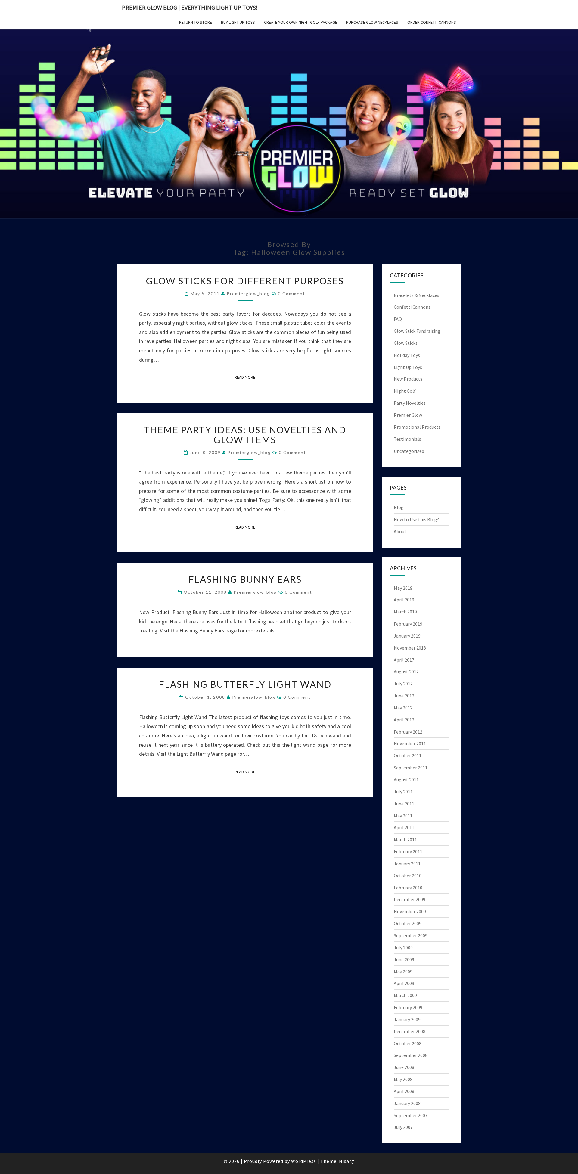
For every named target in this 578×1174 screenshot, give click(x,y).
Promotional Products (417, 427)
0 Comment (291, 293)
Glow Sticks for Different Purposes (245, 280)
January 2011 (407, 863)
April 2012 (404, 720)
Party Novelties (410, 403)
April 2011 (404, 827)
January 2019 (407, 636)
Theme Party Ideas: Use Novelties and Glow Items (245, 434)
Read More (247, 377)
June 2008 (404, 1067)
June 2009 (404, 959)
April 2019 (404, 600)
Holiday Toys (407, 355)
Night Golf (405, 391)
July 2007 (403, 1127)
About (400, 531)
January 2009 (407, 1019)
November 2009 (410, 911)
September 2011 (410, 768)
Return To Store (195, 22)
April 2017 (404, 660)
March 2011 (405, 839)
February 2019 (408, 624)
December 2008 (409, 1031)
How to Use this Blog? (416, 519)
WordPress (303, 1161)
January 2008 (407, 1103)
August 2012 (406, 672)
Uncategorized (409, 451)
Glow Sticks (406, 343)
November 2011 (410, 743)
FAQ (398, 319)
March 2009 (405, 995)
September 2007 (410, 1115)
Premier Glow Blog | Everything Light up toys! (190, 7)
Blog (399, 507)
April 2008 (404, 1091)
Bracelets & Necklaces (416, 295)
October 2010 (407, 876)
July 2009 (403, 947)
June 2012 (404, 696)
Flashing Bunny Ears (245, 579)
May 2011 (403, 816)
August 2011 (406, 780)
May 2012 (403, 708)
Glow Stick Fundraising (417, 331)
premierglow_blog (248, 293)
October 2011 (407, 755)
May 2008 (403, 1079)
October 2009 (407, 923)
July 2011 (403, 792)
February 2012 (408, 732)
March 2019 (405, 612)
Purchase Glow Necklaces (372, 22)
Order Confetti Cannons (431, 22)
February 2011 (408, 851)
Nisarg (346, 1161)
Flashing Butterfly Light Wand (245, 684)
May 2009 (403, 972)
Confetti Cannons (412, 307)
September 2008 (410, 1055)
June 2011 (404, 804)
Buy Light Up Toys (238, 22)
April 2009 (404, 983)
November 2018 (410, 648)
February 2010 (408, 888)
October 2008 (407, 1043)
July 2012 (403, 684)
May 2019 (403, 588)
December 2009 (409, 899)
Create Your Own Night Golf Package (300, 22)
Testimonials (407, 439)
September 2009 (410, 935)
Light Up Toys (408, 367)
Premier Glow (408, 415)
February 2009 (408, 1007)
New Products (408, 379)
